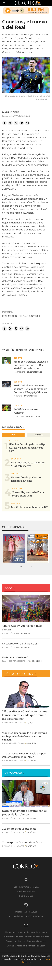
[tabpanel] (14, 548)
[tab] (21, 566)
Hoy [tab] (13, 435)
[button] (26, 75)
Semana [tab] (39, 435)
